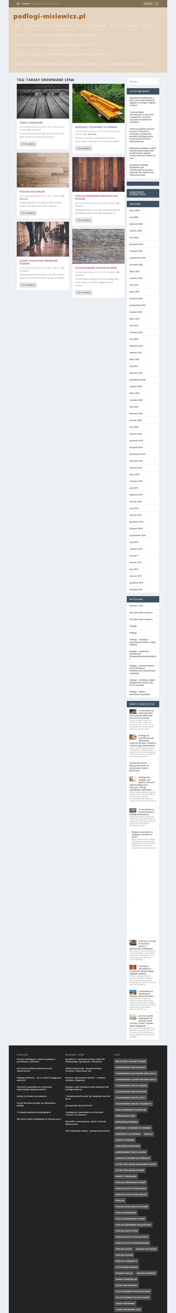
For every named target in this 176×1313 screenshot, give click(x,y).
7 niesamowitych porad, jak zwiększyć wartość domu (87, 1097)
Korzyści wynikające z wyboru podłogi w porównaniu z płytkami (36, 1060)
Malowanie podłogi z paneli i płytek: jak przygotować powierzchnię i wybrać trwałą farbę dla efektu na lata (143, 153)
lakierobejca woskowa (128, 1146)
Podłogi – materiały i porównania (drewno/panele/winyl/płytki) (53, 45)
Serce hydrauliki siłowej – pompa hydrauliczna (87, 1130)
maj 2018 (134, 542)
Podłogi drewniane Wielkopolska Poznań (96, 197)
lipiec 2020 (134, 393)
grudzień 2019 (136, 440)
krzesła (148, 1134)
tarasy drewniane (125, 1303)
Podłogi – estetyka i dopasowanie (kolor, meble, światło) (63, 35)
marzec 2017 (136, 562)
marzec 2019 (136, 501)
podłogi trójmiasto (126, 1261)
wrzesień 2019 (136, 460)
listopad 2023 (136, 298)
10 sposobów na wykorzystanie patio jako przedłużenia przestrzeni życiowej (142, 714)
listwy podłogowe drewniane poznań (136, 1164)
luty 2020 (134, 427)
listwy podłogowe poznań (130, 1170)
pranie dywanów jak (126, 1279)
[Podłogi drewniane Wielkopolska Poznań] (98, 174)
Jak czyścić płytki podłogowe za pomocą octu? (39, 1119)
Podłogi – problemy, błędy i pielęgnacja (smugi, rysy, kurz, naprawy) (55, 64)
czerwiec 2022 (136, 332)
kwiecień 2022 (136, 345)
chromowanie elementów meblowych (136, 1079)
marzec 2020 (136, 420)
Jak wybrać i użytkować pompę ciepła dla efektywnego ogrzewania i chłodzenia (85, 1060)
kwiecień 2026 (136, 224)
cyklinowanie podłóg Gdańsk (131, 1085)
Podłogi (147, 25)
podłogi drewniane (126, 1212)
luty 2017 (134, 569)
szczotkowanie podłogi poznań (133, 1291)
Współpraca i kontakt (38, 25)
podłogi (120, 1200)
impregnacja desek (125, 1115)
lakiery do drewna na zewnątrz (133, 1158)
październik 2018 (138, 535)
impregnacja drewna (127, 1122)
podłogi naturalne (146, 1249)
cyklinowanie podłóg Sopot (131, 1097)
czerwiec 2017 (136, 549)
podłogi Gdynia (124, 1249)
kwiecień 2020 (136, 413)
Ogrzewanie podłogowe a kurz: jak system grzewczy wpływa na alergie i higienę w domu (143, 101)
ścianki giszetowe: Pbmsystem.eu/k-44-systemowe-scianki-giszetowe (139, 767)
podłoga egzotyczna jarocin (131, 1194)
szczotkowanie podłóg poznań (132, 1297)
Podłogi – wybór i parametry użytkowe (124, 64)
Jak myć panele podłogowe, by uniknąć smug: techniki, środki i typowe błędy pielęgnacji (141, 1020)
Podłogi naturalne (32, 191)
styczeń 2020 (136, 434)
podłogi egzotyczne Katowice (132, 1237)
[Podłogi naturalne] (43, 170)
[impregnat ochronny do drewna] (98, 103)
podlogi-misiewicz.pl (32, 127)
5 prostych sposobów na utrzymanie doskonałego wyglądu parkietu (142, 970)
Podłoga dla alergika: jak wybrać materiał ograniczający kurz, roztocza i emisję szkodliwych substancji (142, 783)
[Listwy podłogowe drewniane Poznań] (43, 239)
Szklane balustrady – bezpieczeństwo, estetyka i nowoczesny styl (83, 1069)
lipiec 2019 (134, 474)
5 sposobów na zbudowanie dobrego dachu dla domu (142, 993)
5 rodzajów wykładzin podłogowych (34, 1112)
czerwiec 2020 (136, 400)
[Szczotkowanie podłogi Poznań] (98, 246)
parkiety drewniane (126, 1176)
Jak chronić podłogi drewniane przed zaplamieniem (34, 1069)
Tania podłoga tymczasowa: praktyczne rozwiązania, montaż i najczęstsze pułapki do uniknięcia (142, 117)
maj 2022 (134, 339)
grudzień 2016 (136, 582)
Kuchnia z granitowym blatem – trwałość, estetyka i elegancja (85, 1078)
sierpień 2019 (136, 467)
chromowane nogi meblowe (130, 1067)
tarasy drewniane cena (128, 1309)
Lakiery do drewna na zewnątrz (32, 1096)
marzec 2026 (136, 230)
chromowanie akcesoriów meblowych (136, 1073)
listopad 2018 (136, 528)
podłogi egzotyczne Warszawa (132, 1243)
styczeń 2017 (136, 576)
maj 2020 (134, 406)
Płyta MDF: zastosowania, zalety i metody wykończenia (85, 1122)
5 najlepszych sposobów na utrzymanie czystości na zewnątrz (84, 1113)
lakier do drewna (125, 1140)
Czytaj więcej (28, 144)
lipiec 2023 (134, 318)
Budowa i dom (64, 25)
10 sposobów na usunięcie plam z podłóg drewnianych (142, 812)
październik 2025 (138, 257)
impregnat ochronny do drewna (45, 3)
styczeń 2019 (136, 515)
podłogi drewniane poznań (130, 1218)
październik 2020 (138, 379)
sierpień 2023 (136, 312)
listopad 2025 (136, 251)
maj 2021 (134, 366)
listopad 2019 (136, 447)
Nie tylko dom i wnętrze (90, 25)
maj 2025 (134, 285)
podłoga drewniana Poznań (131, 1182)
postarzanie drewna (127, 1267)
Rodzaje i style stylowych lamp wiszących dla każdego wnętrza (87, 1088)
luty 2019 (134, 508)
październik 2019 (138, 454)
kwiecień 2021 (136, 373)
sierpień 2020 (136, 386)
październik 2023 (138, 305)
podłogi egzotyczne (127, 1230)
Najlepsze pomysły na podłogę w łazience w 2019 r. (142, 834)
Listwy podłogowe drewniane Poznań (39, 262)
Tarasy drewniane (31, 122)
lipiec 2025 (134, 271)
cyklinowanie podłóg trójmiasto (133, 1103)
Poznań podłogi (124, 1273)
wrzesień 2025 (136, 264)
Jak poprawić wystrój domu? (79, 1105)
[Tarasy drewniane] (43, 101)
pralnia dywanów (146, 1273)
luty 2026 (134, 237)
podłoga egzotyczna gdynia (131, 1188)
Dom (17, 25)
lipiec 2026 (134, 210)
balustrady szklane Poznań (130, 1061)
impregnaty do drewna (128, 1134)
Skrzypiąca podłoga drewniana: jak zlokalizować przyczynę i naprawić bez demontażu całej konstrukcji (142, 170)
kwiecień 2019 (136, 494)
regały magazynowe (126, 1285)
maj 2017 (134, 555)
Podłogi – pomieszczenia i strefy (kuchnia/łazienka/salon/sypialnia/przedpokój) (63, 54)
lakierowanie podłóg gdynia (131, 1152)
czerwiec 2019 (136, 481)
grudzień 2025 (136, 244)
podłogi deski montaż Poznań (132, 1206)
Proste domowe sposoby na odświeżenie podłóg (36, 1104)
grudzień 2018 (136, 521)
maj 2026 (134, 217)
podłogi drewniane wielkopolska (133, 1224)
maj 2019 (134, 488)
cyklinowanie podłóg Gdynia (131, 1091)
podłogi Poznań (124, 1255)
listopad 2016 (136, 589)
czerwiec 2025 (136, 278)
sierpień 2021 (136, 352)
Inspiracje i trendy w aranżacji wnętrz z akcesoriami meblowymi (143, 945)
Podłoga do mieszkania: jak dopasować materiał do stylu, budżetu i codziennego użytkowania (143, 740)
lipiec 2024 (134, 291)
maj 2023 (134, 325)
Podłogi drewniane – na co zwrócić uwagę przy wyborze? (39, 1078)
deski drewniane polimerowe (131, 1109)
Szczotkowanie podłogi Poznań (96, 267)
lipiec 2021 (134, 359)
